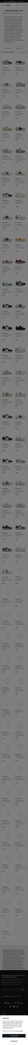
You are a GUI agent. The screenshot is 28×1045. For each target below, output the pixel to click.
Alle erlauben (14, 1035)
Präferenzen (14, 1041)
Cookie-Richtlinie (19, 1031)
